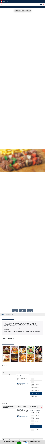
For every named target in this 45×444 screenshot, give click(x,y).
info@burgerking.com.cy (23, 383)
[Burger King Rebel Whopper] (30, 350)
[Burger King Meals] (38, 350)
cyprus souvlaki (6, 1)
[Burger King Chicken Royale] (14, 358)
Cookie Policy (25, 442)
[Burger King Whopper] (38, 358)
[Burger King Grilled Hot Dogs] (22, 350)
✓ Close (19, 442)
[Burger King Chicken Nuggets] (22, 358)
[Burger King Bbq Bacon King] (6, 358)
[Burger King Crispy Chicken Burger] (14, 350)
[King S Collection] (6, 350)
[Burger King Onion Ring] (30, 358)
